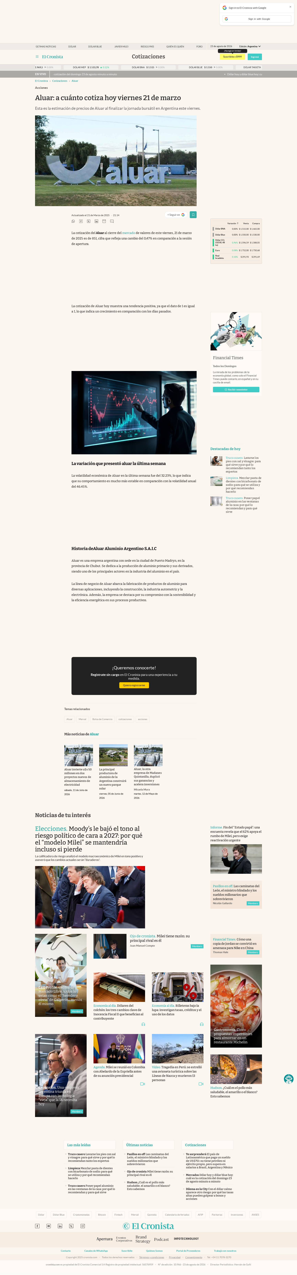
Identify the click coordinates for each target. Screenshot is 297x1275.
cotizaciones (125, 719)
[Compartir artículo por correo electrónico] (104, 221)
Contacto (66, 1250)
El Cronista (41, 80)
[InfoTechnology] (186, 1240)
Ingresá (255, 56)
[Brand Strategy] (143, 1239)
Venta (246, 223)
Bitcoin (102, 1214)
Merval (82, 719)
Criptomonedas (81, 1214)
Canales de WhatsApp (96, 1250)
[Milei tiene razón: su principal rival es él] (110, 949)
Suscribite (127, 1250)
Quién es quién (175, 46)
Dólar (72, 46)
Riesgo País (147, 46)
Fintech (118, 1214)
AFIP (200, 1214)
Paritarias (217, 1214)
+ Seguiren (177, 215)
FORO (199, 46)
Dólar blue (95, 46)
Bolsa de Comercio (102, 719)
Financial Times (228, 358)
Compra (256, 223)
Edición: (248, 46)
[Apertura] (104, 1239)
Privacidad (174, 1257)
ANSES (255, 1214)
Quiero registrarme (134, 685)
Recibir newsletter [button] (238, 389)
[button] (289, 1079)
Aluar (75, 80)
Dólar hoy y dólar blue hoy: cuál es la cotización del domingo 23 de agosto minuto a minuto (208, 74)
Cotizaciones (59, 80)
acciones (142, 719)
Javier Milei (121, 46)
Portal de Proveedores (188, 1250)
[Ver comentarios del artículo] (112, 221)
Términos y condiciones (151, 1257)
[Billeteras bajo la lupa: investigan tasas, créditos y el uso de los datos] (178, 987)
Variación (231, 223)
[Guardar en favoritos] (193, 214)
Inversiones (237, 1214)
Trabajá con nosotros (225, 1250)
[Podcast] (161, 1240)
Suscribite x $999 (232, 56)
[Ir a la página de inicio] (53, 56)
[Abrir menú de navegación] (37, 56)
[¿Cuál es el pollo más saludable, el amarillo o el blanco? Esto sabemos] (236, 1069)
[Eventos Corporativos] (124, 1240)
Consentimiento (193, 1257)
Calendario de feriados (177, 1214)
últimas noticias (46, 46)
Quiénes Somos (154, 1250)
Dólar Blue (58, 1214)
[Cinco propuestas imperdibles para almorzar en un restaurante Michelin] (236, 1006)
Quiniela (151, 1214)
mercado (128, 233)
